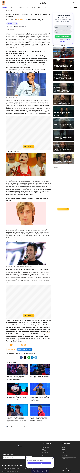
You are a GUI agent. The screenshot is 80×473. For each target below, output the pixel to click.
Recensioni (44, 450)
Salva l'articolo (10, 29)
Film (42, 453)
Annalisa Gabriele (20, 19)
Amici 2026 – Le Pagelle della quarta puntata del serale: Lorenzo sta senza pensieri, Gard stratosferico (38, 419)
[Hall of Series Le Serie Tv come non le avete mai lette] (3, 3)
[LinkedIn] (32, 357)
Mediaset (28, 353)
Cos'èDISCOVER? (43, 3)
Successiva (10, 349)
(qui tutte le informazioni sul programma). (39, 113)
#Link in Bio (11, 353)
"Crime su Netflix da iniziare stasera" (61, 31)
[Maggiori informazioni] (42, 19)
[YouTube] (74, 7)
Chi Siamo (4, 468)
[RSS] (24, 465)
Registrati (71, 3)
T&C (22, 468)
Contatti (9, 468)
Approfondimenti (45, 452)
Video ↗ (63, 453)
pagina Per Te (22, 26)
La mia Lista (33, 7)
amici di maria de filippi (20, 353)
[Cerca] (19, 3)
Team (25, 468)
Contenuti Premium (45, 447)
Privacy (13, 468)
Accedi (76, 3)
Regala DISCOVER (65, 458)
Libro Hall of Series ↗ (65, 455)
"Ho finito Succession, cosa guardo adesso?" (62, 26)
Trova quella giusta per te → (16, 341)
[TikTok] (76, 7)
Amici (11, 10)
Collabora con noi (31, 468)
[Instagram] (72, 7)
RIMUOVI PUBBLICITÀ (28, 146)
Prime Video (44, 457)
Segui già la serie (13, 23)
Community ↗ (64, 452)
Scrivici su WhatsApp (64, 36)
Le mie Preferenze (42, 7)
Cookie (18, 468)
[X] (25, 357)
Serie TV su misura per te (22, 7)
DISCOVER (36, 3)
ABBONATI (63, 449)
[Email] (35, 357)
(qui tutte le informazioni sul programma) (39, 33)
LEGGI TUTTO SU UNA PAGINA (24, 349)
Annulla (39, 465)
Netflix (43, 455)
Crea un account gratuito (39, 463)
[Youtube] (9, 465)
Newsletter (63, 450)
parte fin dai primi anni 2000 (21, 42)
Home (7, 10)
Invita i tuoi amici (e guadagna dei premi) (69, 457)
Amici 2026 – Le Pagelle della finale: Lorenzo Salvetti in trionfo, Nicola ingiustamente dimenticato (15, 378)
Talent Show (33, 353)
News (43, 449)
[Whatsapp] (77, 7)
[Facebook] (70, 7)
